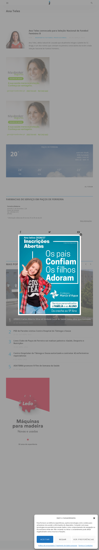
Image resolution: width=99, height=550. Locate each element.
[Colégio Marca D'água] (49, 274)
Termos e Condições (85, 546)
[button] (94, 518)
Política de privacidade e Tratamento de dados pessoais (57, 546)
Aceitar (45, 539)
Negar (62, 539)
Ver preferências (83, 539)
